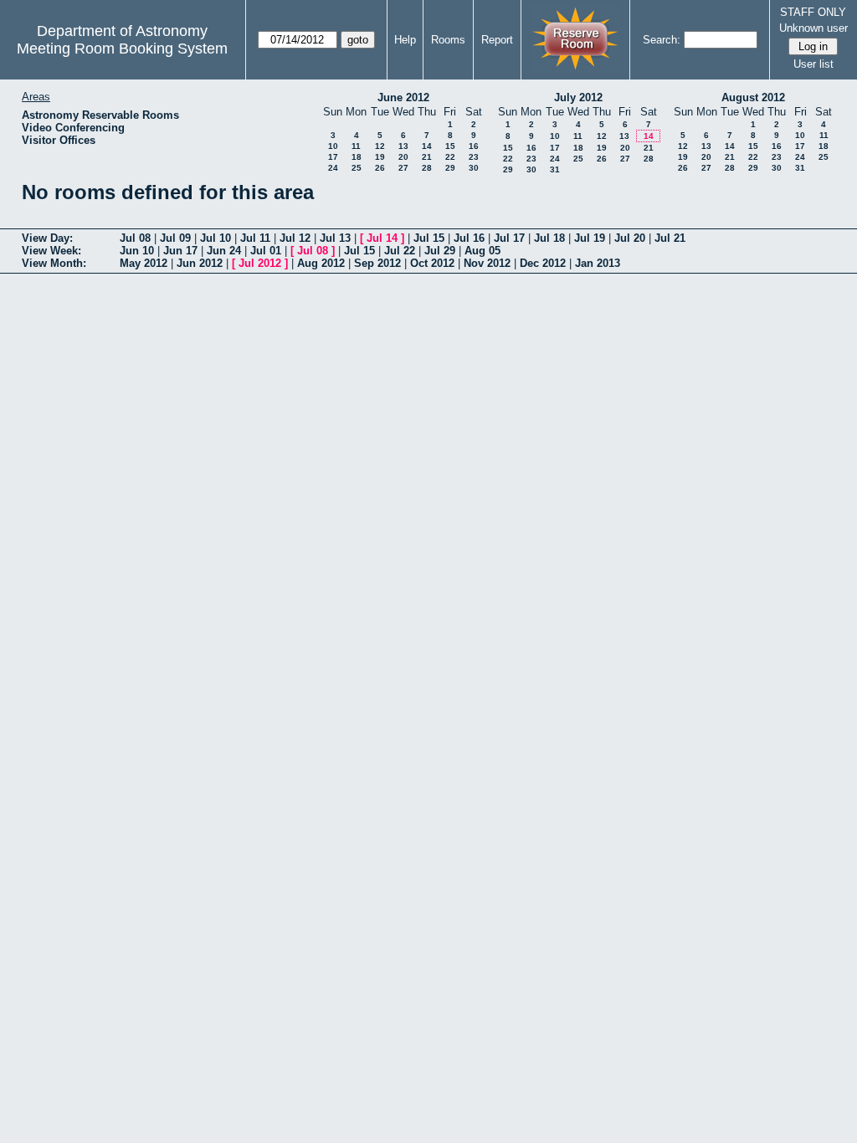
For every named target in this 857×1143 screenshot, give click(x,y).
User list (813, 64)
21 (427, 156)
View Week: (51, 250)
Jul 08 (135, 238)
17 (333, 156)
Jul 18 (549, 238)
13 (403, 146)
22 (450, 156)
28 (427, 167)
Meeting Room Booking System (122, 48)
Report (497, 39)
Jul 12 (295, 238)
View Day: (47, 238)
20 (403, 156)
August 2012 (753, 97)
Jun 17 (180, 250)
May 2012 (143, 263)
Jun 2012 (200, 263)
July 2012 (578, 97)
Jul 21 (669, 238)
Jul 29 (439, 250)
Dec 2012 (543, 263)
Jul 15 (428, 238)
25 (357, 167)
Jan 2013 (597, 263)
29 (450, 167)
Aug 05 (482, 250)
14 (427, 146)
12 (380, 146)
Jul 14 (382, 238)
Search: (661, 39)
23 (474, 156)
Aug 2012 (321, 263)
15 (450, 146)
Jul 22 (399, 250)
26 (380, 167)
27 (403, 167)
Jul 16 (469, 238)
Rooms (448, 39)
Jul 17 (509, 238)
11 (356, 146)
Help (405, 39)
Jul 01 (265, 250)
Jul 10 (215, 238)
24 (333, 167)
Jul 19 (589, 238)
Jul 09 (175, 238)
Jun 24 (224, 250)
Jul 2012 (260, 263)
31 (555, 169)
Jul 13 (335, 238)
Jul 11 (255, 238)
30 (474, 167)
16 (474, 146)
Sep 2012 (377, 263)
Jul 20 (629, 238)
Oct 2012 (432, 263)
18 (357, 156)
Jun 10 (137, 250)
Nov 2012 (487, 263)
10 (333, 146)
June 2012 (403, 97)
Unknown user (813, 28)
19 (380, 156)
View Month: (54, 263)
